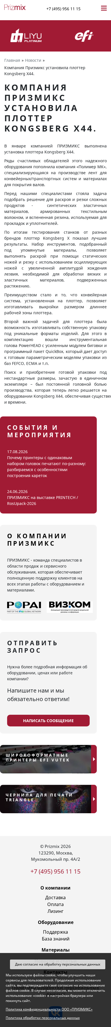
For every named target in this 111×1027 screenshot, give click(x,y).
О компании (55, 888)
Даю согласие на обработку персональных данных (57, 964)
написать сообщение (48, 720)
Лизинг (55, 911)
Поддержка (55, 932)
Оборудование (55, 922)
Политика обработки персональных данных (43, 1017)
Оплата (55, 904)
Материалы (56, 950)
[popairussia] (24, 607)
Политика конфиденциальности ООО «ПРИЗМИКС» (49, 1009)
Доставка (55, 897)
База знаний (55, 939)
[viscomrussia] (70, 607)
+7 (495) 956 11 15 (63, 8)
